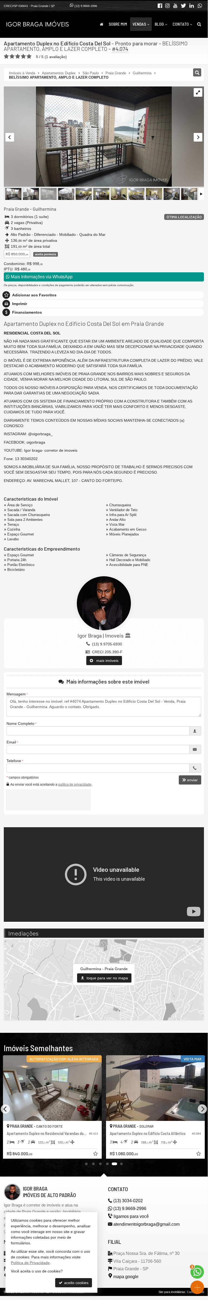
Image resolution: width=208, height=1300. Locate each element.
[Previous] (5, 1109)
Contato (181, 23)
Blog (159, 23)
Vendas (139, 23)
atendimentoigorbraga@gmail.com (146, 1224)
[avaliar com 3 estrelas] (17, 56)
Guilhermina (44, 209)
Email (11, 742)
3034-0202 (128, 1200)
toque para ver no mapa (106, 978)
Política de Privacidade (30, 1263)
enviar (192, 780)
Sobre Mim (118, 23)
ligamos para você (131, 1216)
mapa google (125, 1276)
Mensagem (16, 694)
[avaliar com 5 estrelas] (29, 56)
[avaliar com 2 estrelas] (12, 56)
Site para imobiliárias (172, 1292)
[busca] (199, 24)
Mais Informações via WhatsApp (41, 276)
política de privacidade (74, 784)
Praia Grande (16, 209)
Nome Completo (20, 723)
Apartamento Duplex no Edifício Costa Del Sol (57, 43)
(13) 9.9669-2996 (85, 6)
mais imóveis (105, 660)
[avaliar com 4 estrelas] (23, 56)
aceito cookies (75, 1283)
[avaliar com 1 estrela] (6, 56)
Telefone (13, 761)
